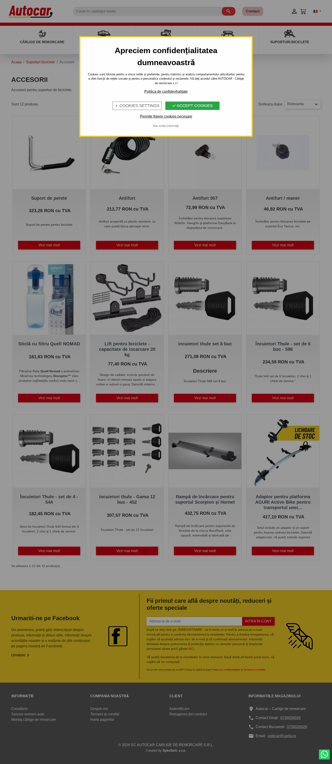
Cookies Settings (137, 105)
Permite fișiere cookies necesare (166, 116)
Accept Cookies (192, 105)
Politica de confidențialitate (166, 91)
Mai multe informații (166, 126)
